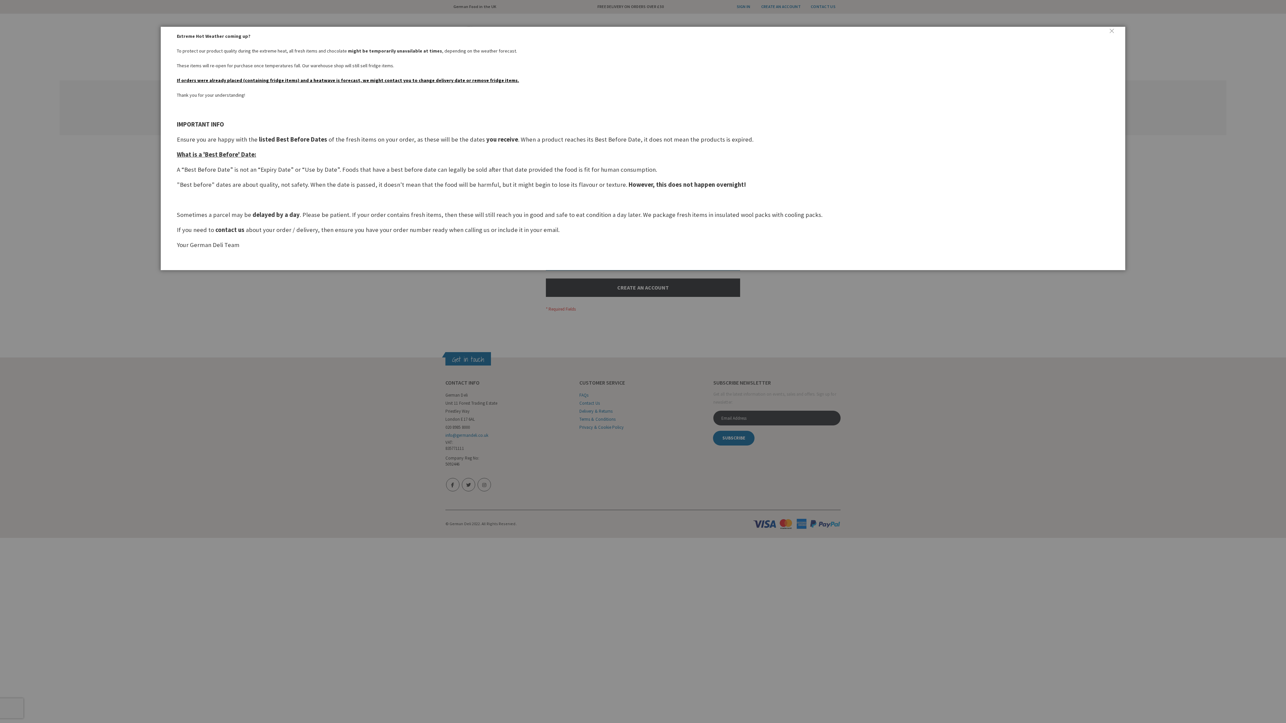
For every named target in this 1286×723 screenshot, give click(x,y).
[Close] (1114, 33)
